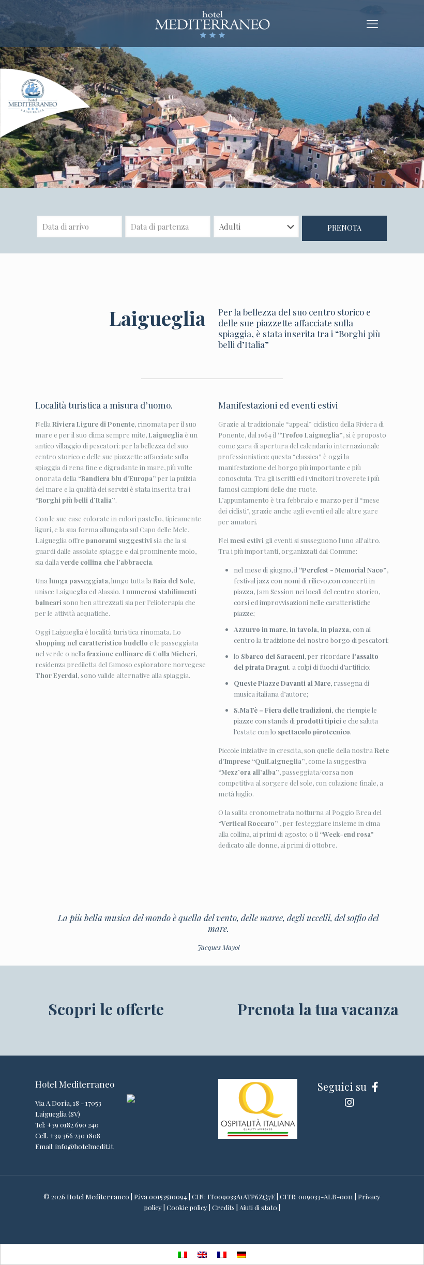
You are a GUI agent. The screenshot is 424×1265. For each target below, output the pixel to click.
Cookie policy (186, 1207)
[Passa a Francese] (222, 1254)
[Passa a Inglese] (202, 1254)
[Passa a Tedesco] (241, 1254)
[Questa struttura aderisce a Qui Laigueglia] (131, 1099)
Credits (223, 1207)
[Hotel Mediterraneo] (212, 23)
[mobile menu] (372, 23)
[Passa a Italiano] (182, 1254)
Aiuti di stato (258, 1207)
